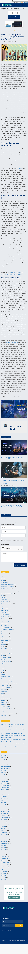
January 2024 (4, 783)
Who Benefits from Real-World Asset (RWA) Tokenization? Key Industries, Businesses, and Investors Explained (13, 735)
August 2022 (4, 819)
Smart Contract (5, 698)
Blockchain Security (6, 588)
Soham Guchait (12, 460)
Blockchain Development (7, 584)
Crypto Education (5, 608)
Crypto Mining (4, 612)
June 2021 (3, 849)
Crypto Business (5, 606)
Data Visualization (5, 627)
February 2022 (5, 832)
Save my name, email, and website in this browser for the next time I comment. (12, 541)
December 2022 (5, 811)
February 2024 (5, 781)
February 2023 (4, 806)
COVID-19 (3, 597)
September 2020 (5, 869)
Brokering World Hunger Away (9, 591)
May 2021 (3, 851)
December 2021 (5, 836)
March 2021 (4, 856)
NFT (2, 672)
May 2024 (3, 774)
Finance (3, 646)
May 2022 (3, 826)
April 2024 (3, 776)
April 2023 (3, 802)
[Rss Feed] (14, 429)
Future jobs (8, 396)
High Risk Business (6, 661)
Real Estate (4, 689)
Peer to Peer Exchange (7, 680)
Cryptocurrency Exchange (7, 621)
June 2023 (3, 798)
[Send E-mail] (11, 429)
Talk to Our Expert (14, 897)
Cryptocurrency (5, 618)
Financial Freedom (6, 648)
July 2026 (3, 755)
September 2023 (5, 791)
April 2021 (3, 854)
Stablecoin (3, 700)
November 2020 (5, 864)
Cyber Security (5, 623)
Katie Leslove (14, 41)
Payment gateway (5, 678)
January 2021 (4, 860)
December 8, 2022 (5, 485)
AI (1, 30)
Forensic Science (5, 650)
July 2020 (3, 873)
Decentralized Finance (7, 629)
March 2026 (4, 764)
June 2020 (3, 875)
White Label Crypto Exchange (8, 713)
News (2, 670)
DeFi (2, 631)
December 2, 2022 (5, 509)
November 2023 (5, 787)
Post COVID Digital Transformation (10, 683)
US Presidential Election (7, 708)
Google (3, 655)
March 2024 (4, 779)
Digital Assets (4, 635)
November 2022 (5, 813)
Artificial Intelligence (12, 342)
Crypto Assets (4, 601)
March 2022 (4, 830)
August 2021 (4, 845)
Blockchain (4, 582)
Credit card (4, 599)
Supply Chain (4, 702)
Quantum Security (5, 687)
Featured (5, 30)
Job (2, 668)
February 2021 (4, 858)
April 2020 (3, 879)
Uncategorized (5, 706)
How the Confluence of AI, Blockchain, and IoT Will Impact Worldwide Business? (13, 482)
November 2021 (5, 839)
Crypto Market (4, 610)
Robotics (10, 30)
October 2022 (4, 815)
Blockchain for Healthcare (7, 586)
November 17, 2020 (5, 41)
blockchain (20, 168)
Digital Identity (5, 640)
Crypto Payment (5, 614)
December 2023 (5, 785)
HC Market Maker (5, 657)
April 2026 (3, 761)
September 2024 (5, 766)
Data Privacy (4, 625)
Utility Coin (4, 710)
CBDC (2, 595)
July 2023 (3, 796)
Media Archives (14, 16)
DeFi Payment (4, 633)
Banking (3, 578)
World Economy (5, 715)
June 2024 (3, 772)
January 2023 (4, 809)
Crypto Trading (5, 616)
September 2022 (5, 817)
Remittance (4, 691)
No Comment (6, 514)
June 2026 (3, 757)
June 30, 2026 (4, 460)
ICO (2, 663)
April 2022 (3, 828)
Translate (25, 2)
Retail (2, 693)
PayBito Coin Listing (6, 676)
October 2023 (4, 789)
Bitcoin (3, 580)
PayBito (3, 674)
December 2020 (5, 862)
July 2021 (3, 847)
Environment (4, 642)
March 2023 (4, 804)
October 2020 (4, 866)
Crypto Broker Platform (7, 603)
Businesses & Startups (6, 593)
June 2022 (3, 824)
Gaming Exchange (5, 653)
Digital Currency (5, 638)
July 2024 (3, 770)
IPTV (2, 665)
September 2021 (5, 843)
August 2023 (4, 794)
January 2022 (4, 834)
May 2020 (3, 877)
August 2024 (4, 768)
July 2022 (3, 821)
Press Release (4, 685)
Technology (15, 30)
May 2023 (3, 800)
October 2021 (4, 841)
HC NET (3, 659)
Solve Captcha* (5, 544)
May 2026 (3, 759)
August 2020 (4, 871)
